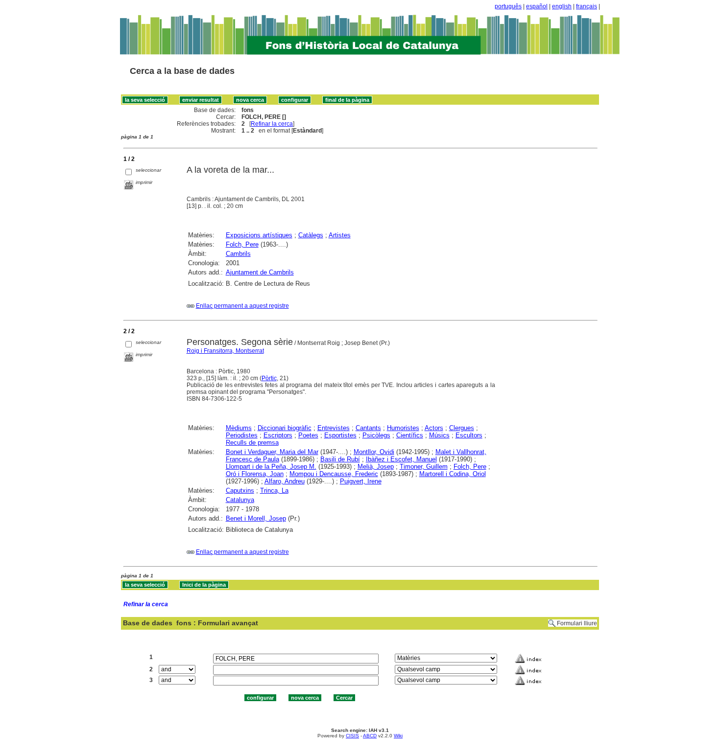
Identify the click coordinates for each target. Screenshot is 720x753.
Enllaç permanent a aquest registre (242, 305)
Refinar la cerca (272, 123)
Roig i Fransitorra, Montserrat (225, 350)
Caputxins (240, 490)
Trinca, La (274, 490)
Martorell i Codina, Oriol (452, 474)
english (562, 6)
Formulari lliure (577, 623)
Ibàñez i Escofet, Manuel (401, 459)
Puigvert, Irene (361, 481)
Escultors (469, 435)
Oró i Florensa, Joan (255, 474)
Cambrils (238, 253)
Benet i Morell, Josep (256, 518)
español (537, 6)
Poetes (308, 435)
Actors (434, 428)
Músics (439, 435)
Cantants (368, 428)
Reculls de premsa (252, 442)
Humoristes (403, 428)
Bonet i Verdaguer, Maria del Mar (272, 452)
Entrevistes (333, 428)
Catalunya (240, 499)
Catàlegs (310, 235)
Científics (409, 435)
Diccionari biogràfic (285, 428)
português (508, 6)
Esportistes (340, 435)
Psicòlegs (376, 435)
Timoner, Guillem (424, 466)
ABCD (370, 735)
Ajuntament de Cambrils (260, 272)
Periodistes (242, 435)
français (586, 6)
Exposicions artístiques (259, 235)
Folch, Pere (242, 244)
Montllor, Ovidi (374, 452)
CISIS (352, 735)
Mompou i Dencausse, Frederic (333, 474)
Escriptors (278, 435)
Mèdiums (239, 428)
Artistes (340, 235)
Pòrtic (269, 378)
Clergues (461, 428)
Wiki (398, 735)
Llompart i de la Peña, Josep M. (271, 466)
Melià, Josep (376, 466)
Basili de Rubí (340, 459)
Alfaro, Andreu (284, 481)
